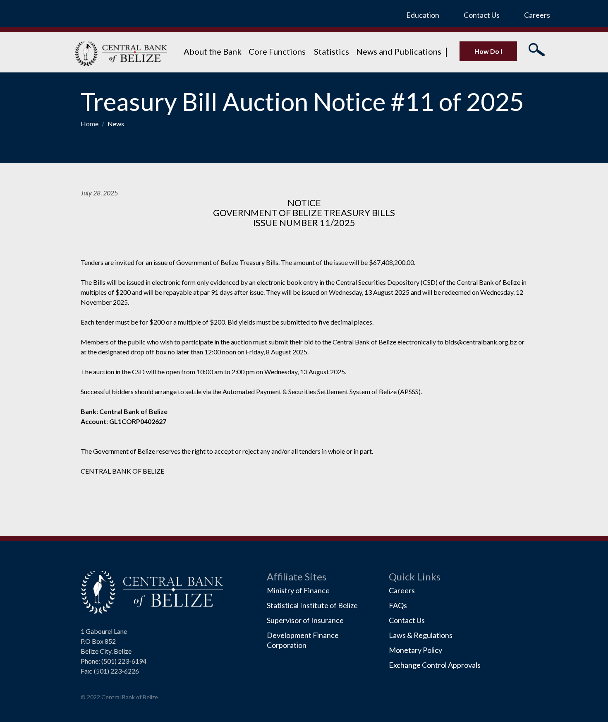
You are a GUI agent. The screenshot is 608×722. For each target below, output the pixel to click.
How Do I (488, 51)
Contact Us (482, 14)
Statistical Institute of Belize (312, 605)
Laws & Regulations (420, 635)
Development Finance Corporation (303, 640)
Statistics (331, 51)
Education (422, 14)
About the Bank (213, 51)
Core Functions (278, 51)
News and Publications (398, 51)
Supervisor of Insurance (305, 620)
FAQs (398, 605)
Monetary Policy (415, 650)
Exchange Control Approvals (435, 664)
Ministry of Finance (298, 590)
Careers (537, 14)
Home (90, 124)
